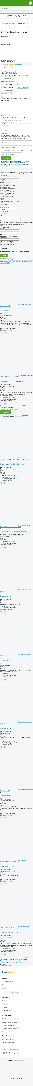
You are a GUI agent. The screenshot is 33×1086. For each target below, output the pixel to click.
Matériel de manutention (23, 961)
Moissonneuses (11, 961)
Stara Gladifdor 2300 (7, 866)
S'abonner (6, 412)
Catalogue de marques (8, 1032)
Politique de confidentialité (9, 1022)
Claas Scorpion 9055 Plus (9, 932)
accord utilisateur (19, 162)
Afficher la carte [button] (6, 116)
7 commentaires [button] (18, 64)
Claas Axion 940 (5, 728)
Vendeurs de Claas (5, 965)
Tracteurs (3, 961)
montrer (4, 248)
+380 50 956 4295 (22, 88)
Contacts (4, 988)
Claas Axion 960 (5, 660)
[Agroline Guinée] (12, 3)
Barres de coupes (17, 962)
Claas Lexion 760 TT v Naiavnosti (11, 381)
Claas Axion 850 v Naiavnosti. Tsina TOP (14, 532)
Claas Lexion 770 (6, 310)
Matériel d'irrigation (6, 962)
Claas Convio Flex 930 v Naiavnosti (12, 464)
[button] (30, 3)
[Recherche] (30, 8)
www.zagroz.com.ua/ (7, 81)
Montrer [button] (14, 75)
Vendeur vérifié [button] (5, 44)
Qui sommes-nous (7, 981)
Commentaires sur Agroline (10, 1028)
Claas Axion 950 (5, 596)
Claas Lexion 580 (6, 796)
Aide (3, 985)
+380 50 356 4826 (22, 75)
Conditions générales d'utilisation (11, 1019)
